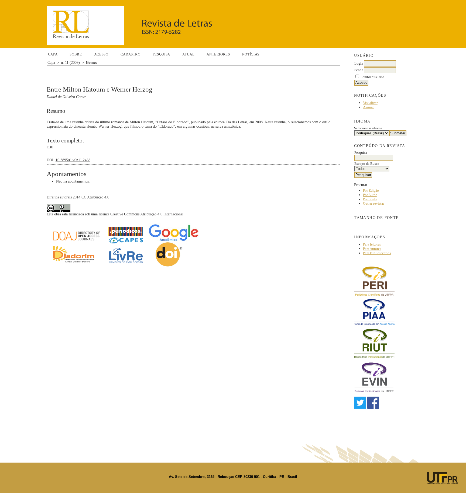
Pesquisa (161, 54)
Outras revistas (373, 203)
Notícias (250, 54)
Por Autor (370, 195)
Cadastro (131, 54)
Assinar (368, 107)
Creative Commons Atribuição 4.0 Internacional (146, 214)
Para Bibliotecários (377, 253)
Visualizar (370, 103)
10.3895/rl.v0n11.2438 (73, 160)
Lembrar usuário (372, 77)
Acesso (101, 54)
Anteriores (218, 54)
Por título (370, 199)
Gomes (91, 63)
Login (358, 63)
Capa (53, 54)
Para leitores (372, 244)
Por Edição (371, 190)
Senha (358, 70)
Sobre (76, 54)
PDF (50, 147)
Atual (188, 54)
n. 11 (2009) (70, 63)
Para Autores (372, 249)
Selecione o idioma (368, 128)
